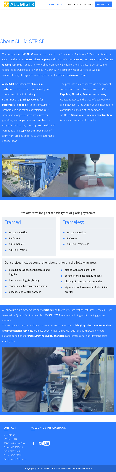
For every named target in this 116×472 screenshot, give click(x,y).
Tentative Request (103, 4)
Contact (91, 4)
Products (70, 4)
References (81, 4)
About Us (60, 4)
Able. (89, 468)
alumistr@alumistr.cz (19, 459)
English (50, 4)
